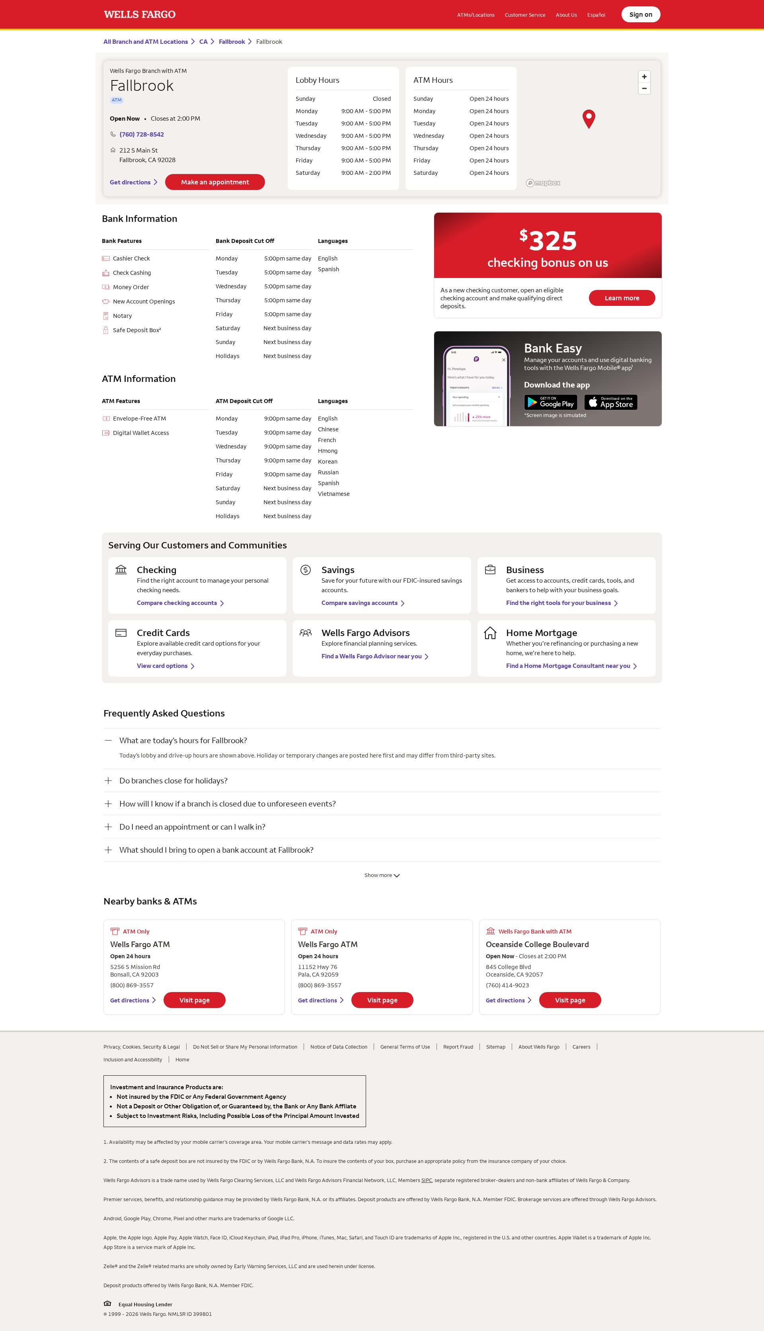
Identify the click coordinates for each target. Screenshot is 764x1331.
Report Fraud (458, 1046)
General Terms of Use (405, 1046)
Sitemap (495, 1046)
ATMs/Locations (476, 15)
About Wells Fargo (538, 1046)
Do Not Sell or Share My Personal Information (245, 1046)
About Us (566, 15)
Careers (582, 1046)
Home (182, 1059)
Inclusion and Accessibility (132, 1059)
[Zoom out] (644, 88)
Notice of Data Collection (338, 1046)
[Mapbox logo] (543, 183)
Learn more (622, 298)
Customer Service (525, 15)
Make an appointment (215, 182)
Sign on (641, 14)
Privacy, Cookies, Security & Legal (141, 1046)
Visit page (194, 1000)
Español (596, 15)
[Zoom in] (644, 76)
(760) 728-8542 (141, 134)
